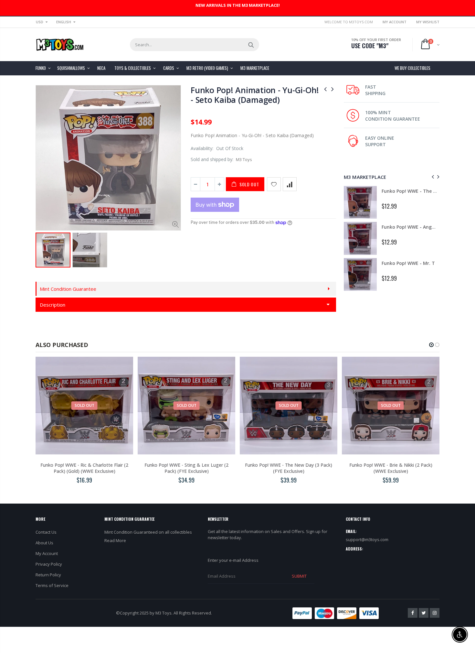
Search (251, 44)
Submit (299, 576)
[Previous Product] (325, 89)
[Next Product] (332, 89)
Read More (115, 540)
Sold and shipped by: (212, 159)
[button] (431, 345)
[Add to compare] (290, 184)
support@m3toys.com (367, 539)
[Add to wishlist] (274, 184)
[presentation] (432, 176)
